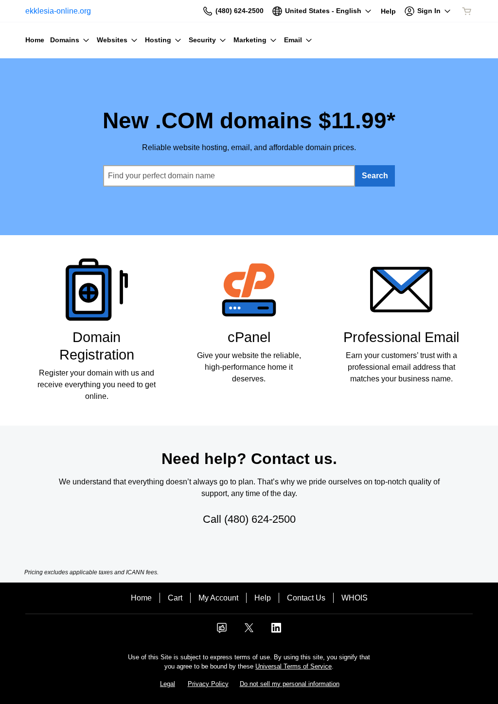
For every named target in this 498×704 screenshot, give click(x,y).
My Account (218, 598)
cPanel (249, 337)
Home (141, 598)
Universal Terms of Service (293, 666)
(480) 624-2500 (260, 519)
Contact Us (306, 598)
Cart (175, 598)
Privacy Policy (208, 683)
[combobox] (229, 176)
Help (262, 598)
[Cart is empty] (467, 11)
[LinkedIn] (276, 631)
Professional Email (401, 337)
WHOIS (354, 598)
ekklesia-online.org (58, 11)
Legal (167, 683)
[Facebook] (222, 631)
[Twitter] (249, 631)
